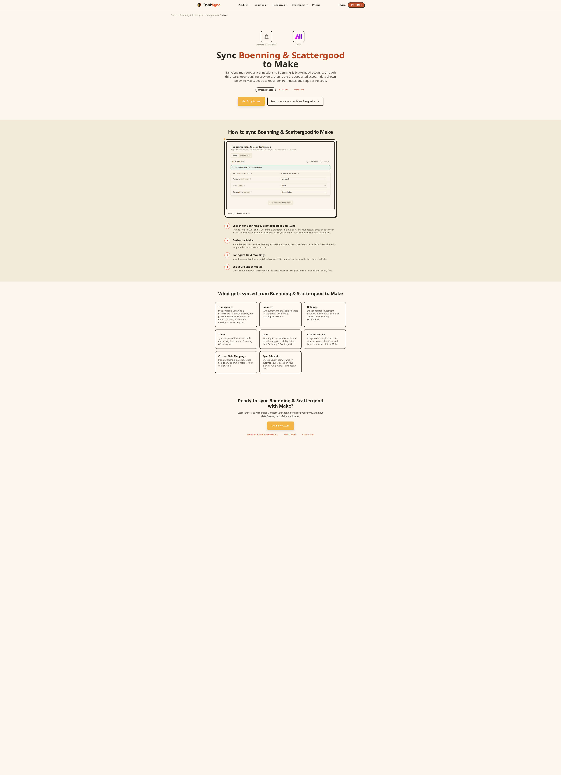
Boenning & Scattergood (192, 15)
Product (243, 5)
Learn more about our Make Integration (293, 101)
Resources (279, 5)
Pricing (316, 5)
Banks (173, 15)
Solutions (260, 5)
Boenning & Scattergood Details (262, 434)
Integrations (213, 15)
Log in (342, 5)
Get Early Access (251, 101)
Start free (356, 4)
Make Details (290, 434)
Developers (298, 5)
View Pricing (308, 434)
